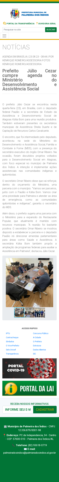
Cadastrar (45, 409)
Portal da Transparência (20, 23)
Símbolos (10, 342)
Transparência (12, 354)
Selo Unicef (11, 350)
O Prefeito (37, 342)
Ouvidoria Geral (46, 23)
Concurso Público (40, 333)
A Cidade (37, 337)
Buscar (51, 29)
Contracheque (12, 337)
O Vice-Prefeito (12, 346)
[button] (51, 260)
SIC (34, 354)
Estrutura (37, 346)
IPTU (8, 333)
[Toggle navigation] (4, 36)
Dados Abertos (39, 350)
